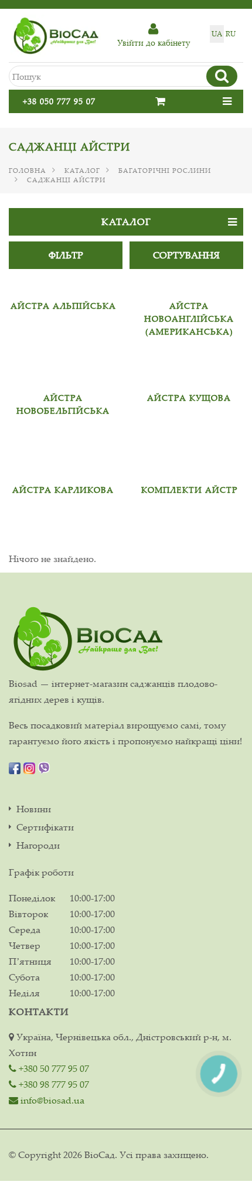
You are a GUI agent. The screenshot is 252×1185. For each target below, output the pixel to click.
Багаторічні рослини (164, 170)
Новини (33, 809)
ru (231, 34)
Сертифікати (45, 827)
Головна (27, 170)
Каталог (82, 170)
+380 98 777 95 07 (52, 1084)
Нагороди (38, 845)
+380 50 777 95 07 (52, 1068)
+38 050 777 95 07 (59, 101)
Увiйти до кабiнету (153, 42)
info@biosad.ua (51, 1100)
